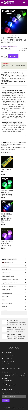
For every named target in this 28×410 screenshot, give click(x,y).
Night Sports (5, 296)
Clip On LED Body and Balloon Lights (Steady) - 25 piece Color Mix (7, 218)
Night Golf (5, 300)
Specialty (4, 310)
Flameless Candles (7, 293)
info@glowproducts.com (10, 385)
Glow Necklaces (6, 269)
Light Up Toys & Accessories (9, 283)
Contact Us (6, 364)
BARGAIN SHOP (8, 262)
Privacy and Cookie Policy (10, 356)
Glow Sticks (5, 266)
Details (3, 87)
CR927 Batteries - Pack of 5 (6, 170)
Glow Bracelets (6, 273)
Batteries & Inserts (7, 303)
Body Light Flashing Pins (8, 286)
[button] (9, 35)
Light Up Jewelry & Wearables (10, 279)
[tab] (14, 87)
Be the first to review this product (9, 46)
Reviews (4, 136)
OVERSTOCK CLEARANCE (10, 259)
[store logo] (9, 2)
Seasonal (4, 306)
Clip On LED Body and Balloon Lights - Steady (7, 243)
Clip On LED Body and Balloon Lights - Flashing (7, 193)
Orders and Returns (9, 361)
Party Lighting (6, 289)
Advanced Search (8, 358)
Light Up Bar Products (8, 276)
